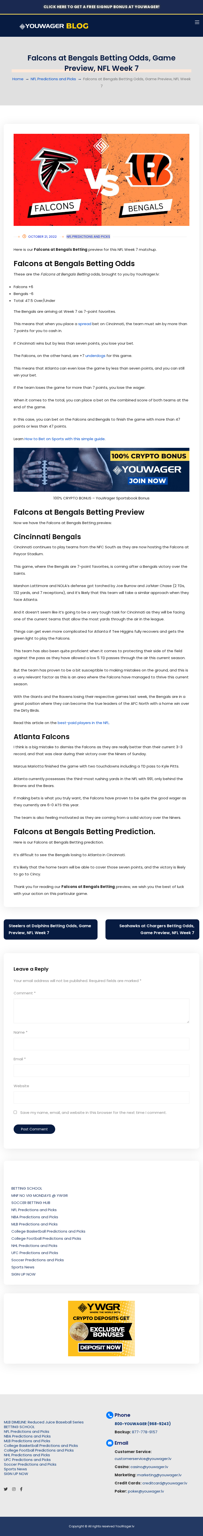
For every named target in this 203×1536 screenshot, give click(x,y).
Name (20, 1032)
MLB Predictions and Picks (34, 1224)
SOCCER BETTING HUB (30, 1202)
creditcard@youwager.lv (164, 1483)
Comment (25, 993)
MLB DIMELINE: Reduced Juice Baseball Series (44, 1422)
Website (21, 1085)
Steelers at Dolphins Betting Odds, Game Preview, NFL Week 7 (50, 929)
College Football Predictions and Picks (46, 1238)
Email (20, 1059)
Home (18, 78)
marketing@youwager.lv (159, 1474)
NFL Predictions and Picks (53, 78)
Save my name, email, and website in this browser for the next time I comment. (93, 1112)
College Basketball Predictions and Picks (48, 1231)
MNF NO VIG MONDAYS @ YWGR (39, 1195)
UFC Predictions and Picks (34, 1252)
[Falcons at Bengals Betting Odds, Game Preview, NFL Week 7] (101, 180)
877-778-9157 (144, 1432)
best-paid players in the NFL (83, 722)
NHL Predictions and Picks (34, 1245)
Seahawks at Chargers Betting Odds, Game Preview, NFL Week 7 (156, 929)
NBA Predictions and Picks (34, 1217)
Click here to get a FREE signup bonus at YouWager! (102, 6)
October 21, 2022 (42, 236)
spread (84, 323)
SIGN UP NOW (23, 1274)
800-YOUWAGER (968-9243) (143, 1423)
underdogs (95, 355)
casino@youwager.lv (149, 1466)
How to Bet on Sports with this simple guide (65, 438)
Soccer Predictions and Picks (37, 1259)
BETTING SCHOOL (26, 1188)
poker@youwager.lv (146, 1491)
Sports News (22, 1267)
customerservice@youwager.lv (143, 1458)
